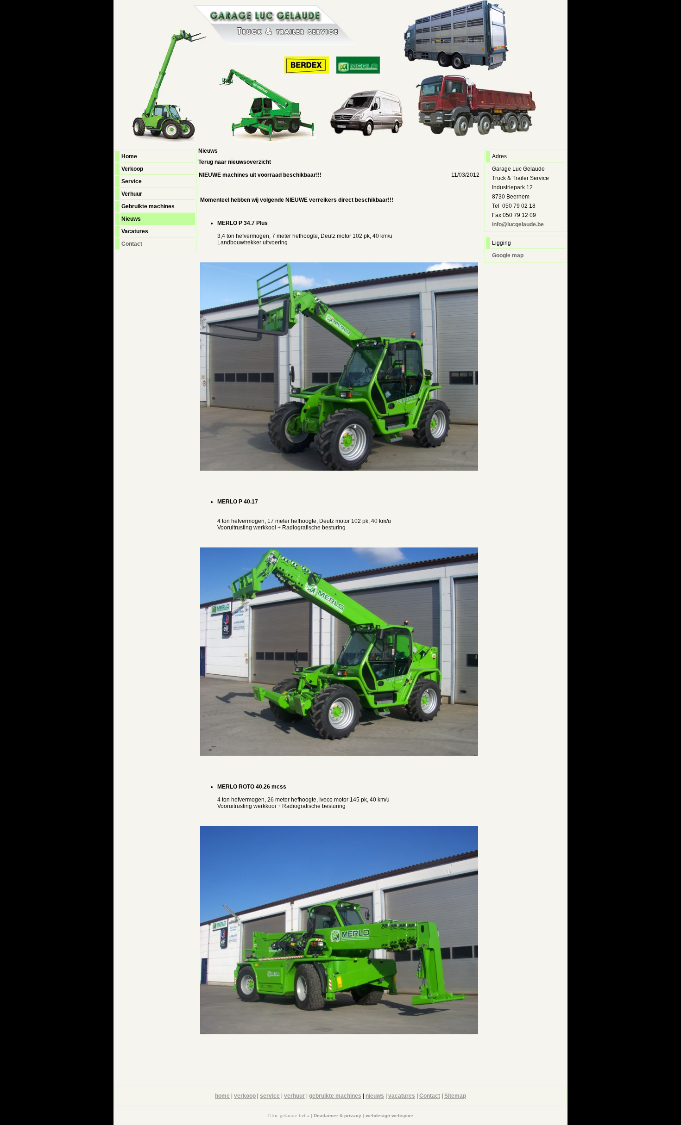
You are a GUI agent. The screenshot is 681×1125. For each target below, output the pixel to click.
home (222, 1096)
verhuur (294, 1096)
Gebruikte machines (148, 206)
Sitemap (455, 1096)
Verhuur (131, 194)
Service (131, 181)
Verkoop (132, 169)
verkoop (245, 1096)
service (270, 1096)
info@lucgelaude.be (518, 224)
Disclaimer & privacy (337, 1115)
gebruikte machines (335, 1096)
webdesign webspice (389, 1115)
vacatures (401, 1096)
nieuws (375, 1096)
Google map (507, 255)
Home (129, 156)
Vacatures (134, 231)
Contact (131, 244)
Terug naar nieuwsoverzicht (234, 162)
